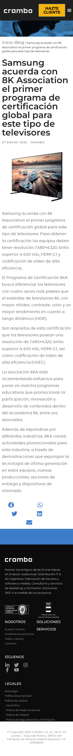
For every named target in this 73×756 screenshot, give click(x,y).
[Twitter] (16, 665)
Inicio (7, 42)
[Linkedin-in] (7, 665)
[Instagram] (25, 665)
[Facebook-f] (7, 669)
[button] (69, 10)
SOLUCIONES (49, 622)
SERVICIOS (46, 629)
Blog (19, 42)
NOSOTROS (15, 622)
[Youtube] (16, 669)
